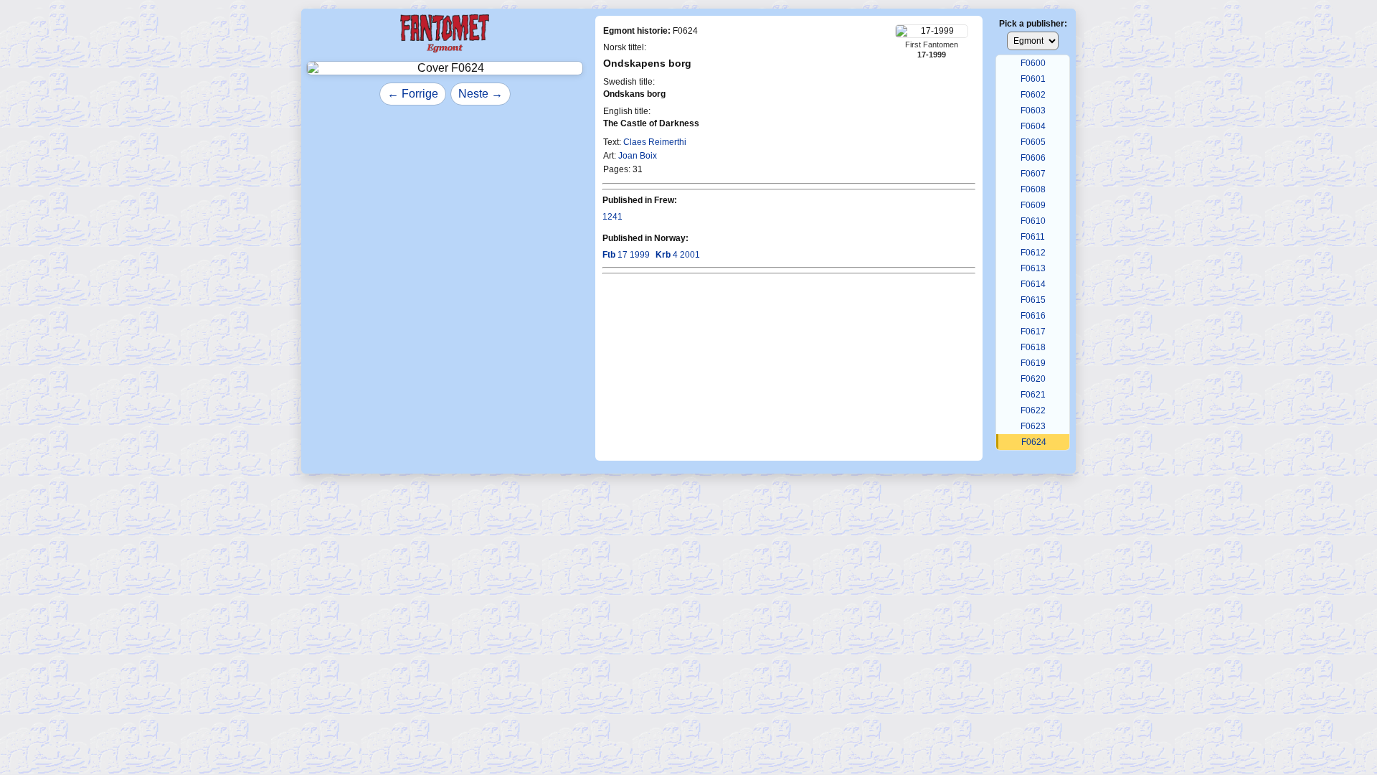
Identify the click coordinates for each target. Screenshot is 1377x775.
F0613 (1033, 268)
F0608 (1033, 189)
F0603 (1033, 110)
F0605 (1033, 142)
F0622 (1033, 410)
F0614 (1033, 284)
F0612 (1033, 253)
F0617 (1033, 332)
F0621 (1033, 395)
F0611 (1033, 237)
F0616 (1033, 316)
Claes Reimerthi (654, 142)
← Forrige (412, 94)
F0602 (1033, 95)
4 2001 (678, 255)
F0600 (1033, 63)
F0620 (1033, 379)
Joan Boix (637, 156)
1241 (612, 217)
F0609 (1033, 205)
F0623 (1033, 426)
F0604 (1033, 126)
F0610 (1033, 221)
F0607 (1033, 174)
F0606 (1033, 158)
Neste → (480, 94)
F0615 (1033, 300)
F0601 (1033, 79)
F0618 (1033, 347)
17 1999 (626, 255)
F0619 (1033, 363)
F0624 (1033, 442)
